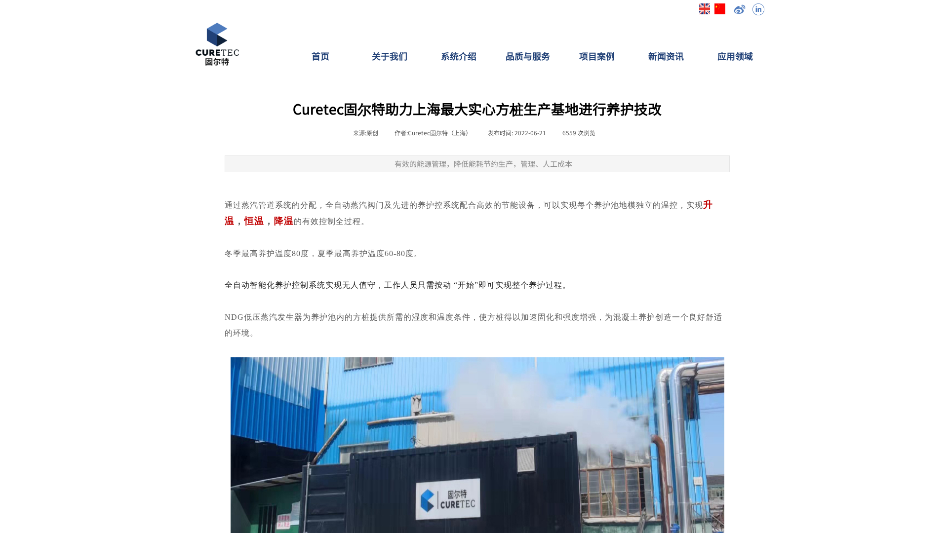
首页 (320, 55)
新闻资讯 (666, 55)
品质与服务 (528, 55)
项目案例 (597, 55)
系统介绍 (458, 55)
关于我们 (389, 55)
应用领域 (735, 55)
